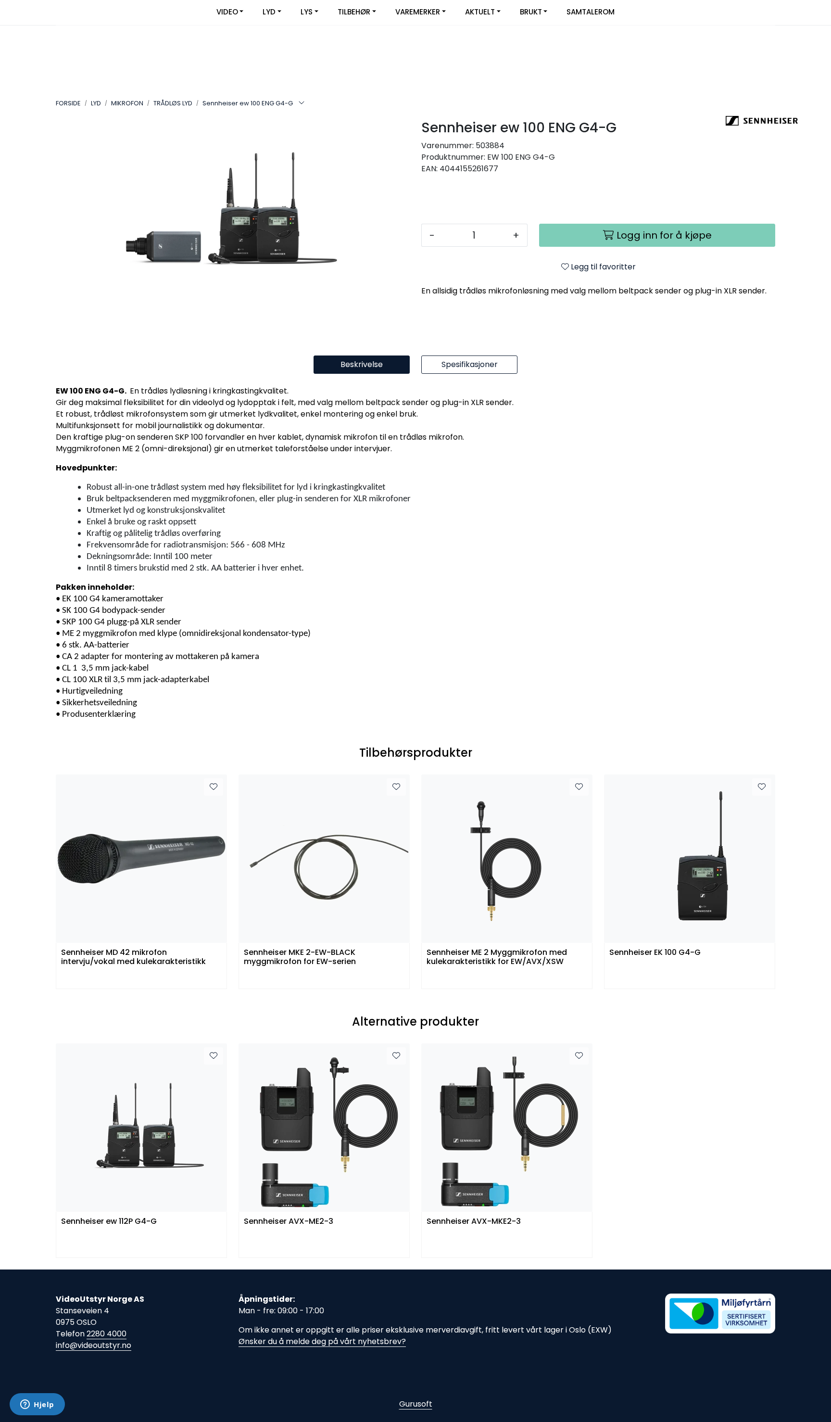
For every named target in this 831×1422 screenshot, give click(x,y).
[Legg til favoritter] (213, 787)
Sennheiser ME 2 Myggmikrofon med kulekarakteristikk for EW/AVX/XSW (497, 957)
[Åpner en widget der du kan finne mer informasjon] (37, 1405)
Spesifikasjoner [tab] (469, 364)
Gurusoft (415, 1403)
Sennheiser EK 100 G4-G (655, 953)
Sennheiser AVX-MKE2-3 (474, 1222)
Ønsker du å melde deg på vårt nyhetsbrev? (322, 1341)
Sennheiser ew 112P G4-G (109, 1222)
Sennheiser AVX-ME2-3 (288, 1222)
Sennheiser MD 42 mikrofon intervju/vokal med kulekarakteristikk (133, 957)
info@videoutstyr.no (93, 1345)
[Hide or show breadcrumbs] (301, 103)
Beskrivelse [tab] (361, 364)
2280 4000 (106, 1333)
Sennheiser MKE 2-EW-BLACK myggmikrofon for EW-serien (300, 957)
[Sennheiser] (750, 121)
